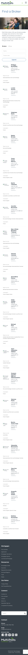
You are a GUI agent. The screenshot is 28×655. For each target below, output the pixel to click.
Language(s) (5, 80)
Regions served (6, 75)
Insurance (3, 567)
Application (4, 551)
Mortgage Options (5, 556)
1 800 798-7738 (10, 625)
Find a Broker (4, 549)
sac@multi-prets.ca (6, 629)
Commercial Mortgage (6, 558)
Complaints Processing (6, 605)
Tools (2, 574)
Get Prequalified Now (6, 586)
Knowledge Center (5, 565)
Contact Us (4, 594)
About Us (3, 600)
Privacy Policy (17, 652)
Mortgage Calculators (6, 554)
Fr (22, 3)
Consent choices (11, 652)
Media (2, 576)
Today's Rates (4, 583)
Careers (3, 598)
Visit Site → (13, 72)
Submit (14, 59)
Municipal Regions (5, 572)
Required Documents (6, 570)
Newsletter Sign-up (5, 603)
